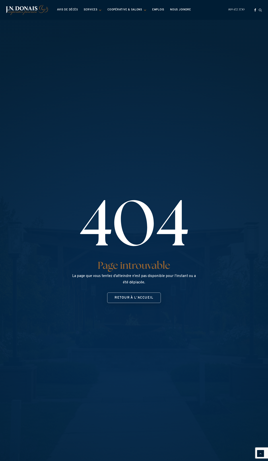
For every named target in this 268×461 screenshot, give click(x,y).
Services (90, 10)
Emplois (158, 10)
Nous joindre (180, 10)
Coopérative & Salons (124, 10)
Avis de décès (67, 10)
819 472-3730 (236, 9)
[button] (255, 10)
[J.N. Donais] (27, 10)
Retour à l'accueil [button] (134, 298)
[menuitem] (68, 10)
